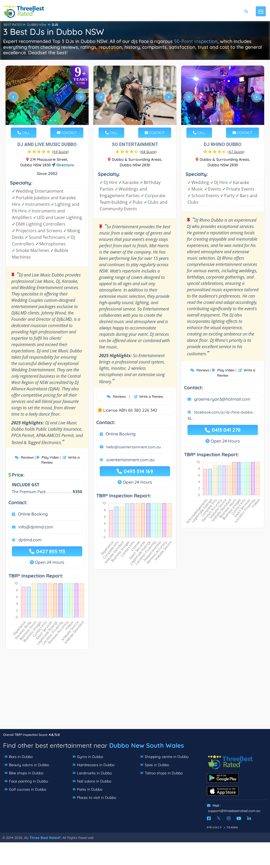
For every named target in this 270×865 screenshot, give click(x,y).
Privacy (214, 827)
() (60, 151)
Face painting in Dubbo (28, 781)
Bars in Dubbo (21, 756)
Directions (64, 165)
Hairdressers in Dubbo (95, 764)
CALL (25, 132)
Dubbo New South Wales (146, 745)
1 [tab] (38, 120)
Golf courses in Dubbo (27, 789)
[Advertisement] (135, 692)
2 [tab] (42, 120)
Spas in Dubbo (157, 764)
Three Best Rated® (45, 837)
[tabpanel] (47, 99)
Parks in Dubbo (89, 789)
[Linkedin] (249, 818)
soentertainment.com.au (130, 459)
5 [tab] (55, 120)
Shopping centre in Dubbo (167, 756)
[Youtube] (239, 818)
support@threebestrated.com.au (234, 811)
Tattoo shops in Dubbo (164, 773)
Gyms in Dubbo (90, 756)
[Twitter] (219, 818)
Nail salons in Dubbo (94, 781)
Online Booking (33, 514)
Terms (232, 827)
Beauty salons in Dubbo (29, 764)
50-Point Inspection (196, 41)
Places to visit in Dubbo (96, 797)
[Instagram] (228, 818)
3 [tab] (46, 120)
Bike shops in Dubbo (26, 773)
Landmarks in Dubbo (94, 773)
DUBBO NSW (36, 25)
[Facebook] (209, 818)
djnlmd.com (30, 539)
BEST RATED (13, 25)
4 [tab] (51, 120)
